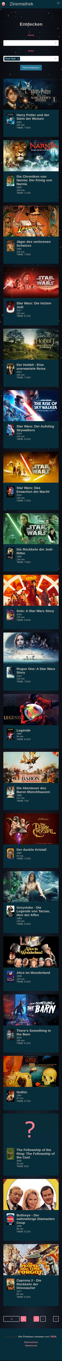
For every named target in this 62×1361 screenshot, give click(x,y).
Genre (31, 35)
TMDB (53, 1336)
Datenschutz (31, 1342)
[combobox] (32, 43)
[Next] (11, 1319)
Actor (31, 50)
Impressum (31, 1345)
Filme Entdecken (31, 67)
